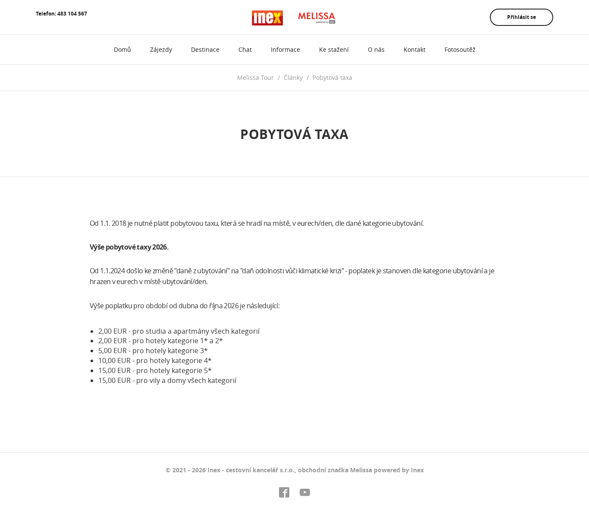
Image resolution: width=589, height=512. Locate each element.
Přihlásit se (521, 17)
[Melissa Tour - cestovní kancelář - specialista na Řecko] (294, 18)
